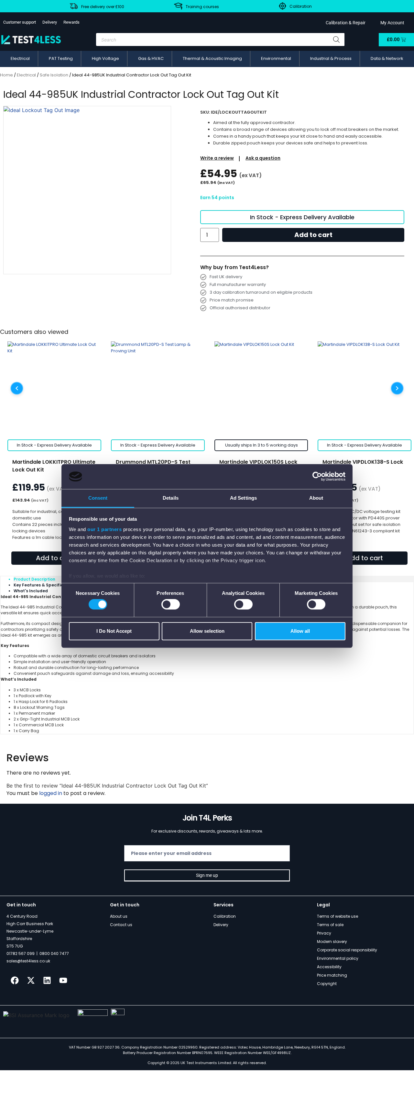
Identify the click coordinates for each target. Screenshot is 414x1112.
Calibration (300, 6)
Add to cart (313, 234)
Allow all (300, 631)
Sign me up (207, 875)
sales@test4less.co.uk (28, 961)
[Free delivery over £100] (74, 6)
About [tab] (316, 498)
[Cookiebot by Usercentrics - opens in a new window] (317, 477)
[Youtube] (63, 980)
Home (6, 75)
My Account (391, 22)
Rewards (71, 22)
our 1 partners (104, 529)
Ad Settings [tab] (243, 498)
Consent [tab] (98, 498)
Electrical (26, 75)
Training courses (202, 6)
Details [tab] (171, 498)
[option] (87, 190)
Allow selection (207, 631)
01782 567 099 (20, 953)
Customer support (19, 22)
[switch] (170, 604)
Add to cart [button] (54, 557)
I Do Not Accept (114, 631)
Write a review (217, 158)
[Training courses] (178, 6)
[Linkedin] (47, 980)
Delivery (49, 22)
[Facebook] (14, 980)
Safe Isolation (54, 75)
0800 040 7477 (54, 953)
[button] (20, 58)
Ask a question (262, 158)
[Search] (336, 39)
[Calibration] (282, 6)
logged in (50, 793)
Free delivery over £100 (102, 6)
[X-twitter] (31, 980)
